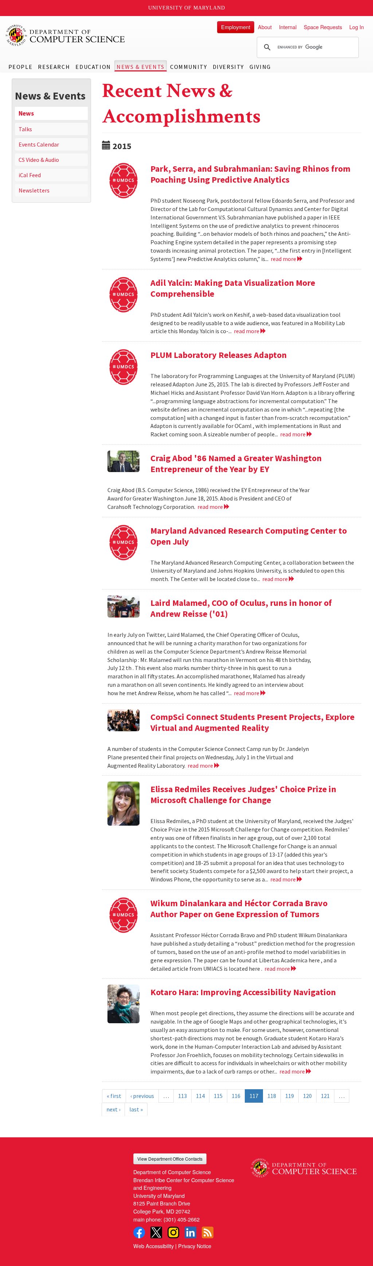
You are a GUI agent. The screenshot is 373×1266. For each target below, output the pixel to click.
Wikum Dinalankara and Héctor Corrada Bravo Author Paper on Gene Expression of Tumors (238, 908)
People (20, 66)
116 (236, 1095)
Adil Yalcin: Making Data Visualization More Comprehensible (232, 288)
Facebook (139, 1232)
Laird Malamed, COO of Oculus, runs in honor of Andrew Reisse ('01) (241, 608)
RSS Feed (207, 1232)
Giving (260, 66)
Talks (25, 129)
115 (218, 1095)
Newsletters (34, 190)
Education (93, 66)
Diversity (228, 66)
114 (200, 1095)
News (26, 113)
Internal (288, 27)
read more (284, 258)
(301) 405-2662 (182, 1219)
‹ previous (142, 1095)
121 (325, 1095)
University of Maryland (186, 8)
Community (188, 66)
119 (289, 1095)
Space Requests (323, 27)
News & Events (141, 66)
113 (182, 1095)
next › (113, 1109)
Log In (356, 27)
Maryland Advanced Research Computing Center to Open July (248, 536)
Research (54, 66)
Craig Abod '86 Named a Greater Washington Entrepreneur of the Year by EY (236, 463)
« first (114, 1095)
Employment (235, 27)
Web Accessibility (153, 1246)
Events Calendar (39, 144)
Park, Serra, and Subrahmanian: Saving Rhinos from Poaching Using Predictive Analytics (250, 174)
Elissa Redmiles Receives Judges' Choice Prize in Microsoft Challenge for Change (243, 794)
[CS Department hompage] (304, 1165)
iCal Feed (30, 175)
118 (271, 1095)
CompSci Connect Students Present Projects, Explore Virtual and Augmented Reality (252, 722)
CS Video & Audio (39, 159)
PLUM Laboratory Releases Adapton (218, 355)
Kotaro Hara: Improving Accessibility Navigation (243, 992)
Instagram (173, 1232)
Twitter (156, 1232)
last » (136, 1109)
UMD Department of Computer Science (65, 35)
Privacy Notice (194, 1246)
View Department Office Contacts (170, 1159)
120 (307, 1095)
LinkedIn (190, 1232)
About (265, 27)
